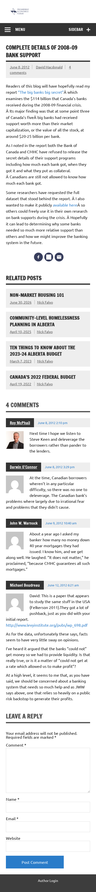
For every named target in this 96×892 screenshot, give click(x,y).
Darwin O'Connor (23, 467)
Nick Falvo (45, 302)
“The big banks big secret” (41, 92)
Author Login (48, 880)
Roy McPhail (20, 423)
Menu (20, 29)
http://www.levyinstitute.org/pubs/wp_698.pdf (47, 624)
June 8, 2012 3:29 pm (60, 467)
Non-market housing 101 (37, 295)
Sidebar (76, 29)
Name (12, 799)
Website (13, 838)
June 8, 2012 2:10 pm (52, 423)
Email (12, 818)
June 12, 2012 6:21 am (63, 585)
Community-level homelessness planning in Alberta (45, 321)
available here (65, 204)
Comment (16, 745)
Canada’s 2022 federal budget (43, 377)
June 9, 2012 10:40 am (61, 523)
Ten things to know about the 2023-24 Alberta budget (42, 350)
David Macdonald (49, 67)
